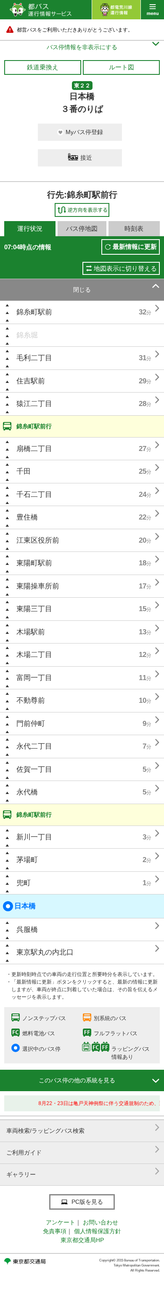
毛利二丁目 (34, 358)
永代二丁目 (34, 746)
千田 (23, 471)
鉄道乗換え (42, 67)
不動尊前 (30, 700)
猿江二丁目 (34, 404)
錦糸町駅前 (34, 312)
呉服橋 (27, 930)
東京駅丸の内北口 (45, 952)
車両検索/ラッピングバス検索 (83, 1127)
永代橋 (27, 792)
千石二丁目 (34, 495)
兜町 (23, 883)
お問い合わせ (100, 1222)
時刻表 (133, 228)
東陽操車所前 (37, 586)
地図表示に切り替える (125, 268)
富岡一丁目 (34, 678)
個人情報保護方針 (97, 1231)
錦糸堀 (27, 335)
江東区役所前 (37, 540)
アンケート (60, 1222)
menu (152, 9)
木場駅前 (30, 632)
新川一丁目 (34, 837)
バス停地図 (82, 228)
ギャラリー (83, 1171)
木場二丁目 (34, 655)
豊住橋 (27, 517)
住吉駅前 (30, 381)
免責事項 (54, 1231)
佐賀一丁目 (34, 769)
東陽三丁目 (34, 609)
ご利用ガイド (83, 1149)
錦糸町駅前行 (34, 426)
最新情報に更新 (135, 246)
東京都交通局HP (82, 1240)
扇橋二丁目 (34, 449)
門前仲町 (30, 724)
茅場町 (27, 860)
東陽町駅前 (34, 563)
